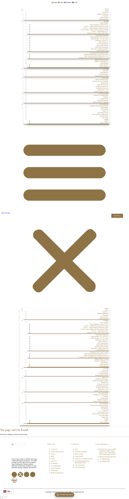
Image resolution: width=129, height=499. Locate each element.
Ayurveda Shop (103, 116)
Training (106, 21)
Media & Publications (101, 79)
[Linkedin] (14, 480)
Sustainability (104, 107)
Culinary (105, 97)
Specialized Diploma (102, 35)
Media (106, 119)
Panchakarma (104, 72)
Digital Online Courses (101, 60)
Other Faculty (104, 17)
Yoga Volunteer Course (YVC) (99, 24)
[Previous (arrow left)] (1, 498)
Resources (105, 78)
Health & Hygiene (102, 100)
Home (107, 9)
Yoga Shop (105, 118)
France (68, 2)
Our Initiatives (104, 104)
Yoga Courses (104, 23)
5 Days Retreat (103, 65)
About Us (105, 12)
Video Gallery (104, 123)
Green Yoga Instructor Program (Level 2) (96, 56)
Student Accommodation (101, 95)
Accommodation (104, 93)
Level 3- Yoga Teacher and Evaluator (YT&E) (94, 30)
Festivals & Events (102, 84)
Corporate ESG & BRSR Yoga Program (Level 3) (93, 58)
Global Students (103, 19)
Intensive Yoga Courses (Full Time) (97, 33)
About (107, 11)
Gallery (106, 121)
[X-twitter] (20, 474)
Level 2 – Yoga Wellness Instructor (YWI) (95, 28)
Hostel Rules (104, 98)
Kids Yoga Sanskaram (101, 47)
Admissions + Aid (103, 90)
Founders (105, 16)
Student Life (104, 83)
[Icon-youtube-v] (32, 474)
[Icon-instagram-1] (26, 474)
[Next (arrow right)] (2, 498)
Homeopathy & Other (101, 76)
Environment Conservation (100, 114)
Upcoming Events (103, 112)
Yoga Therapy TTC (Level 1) (99, 37)
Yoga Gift (105, 111)
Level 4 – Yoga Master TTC (100, 31)
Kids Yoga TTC (103, 42)
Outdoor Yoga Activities (101, 91)
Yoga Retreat (104, 63)
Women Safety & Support (100, 102)
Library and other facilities (100, 81)
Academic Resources (102, 88)
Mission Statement (102, 14)
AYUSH (106, 69)
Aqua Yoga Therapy (102, 45)
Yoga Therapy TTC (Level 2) (99, 38)
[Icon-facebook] (14, 474)
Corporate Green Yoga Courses (99, 52)
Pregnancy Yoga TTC (101, 40)
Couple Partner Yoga (102, 50)
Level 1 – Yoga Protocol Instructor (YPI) (96, 26)
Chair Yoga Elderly (102, 44)
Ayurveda (105, 71)
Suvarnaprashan (103, 74)
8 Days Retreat (103, 66)
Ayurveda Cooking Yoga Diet (99, 49)
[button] (64, 216)
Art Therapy (104, 109)
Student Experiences (102, 86)
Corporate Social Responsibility (98, 106)
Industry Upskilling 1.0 (101, 61)
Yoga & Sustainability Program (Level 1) (96, 54)
